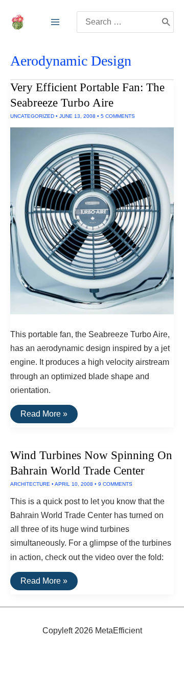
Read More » (43, 416)
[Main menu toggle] (55, 22)
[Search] (165, 22)
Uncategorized (32, 116)
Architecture (30, 484)
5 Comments (118, 116)
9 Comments (115, 484)
